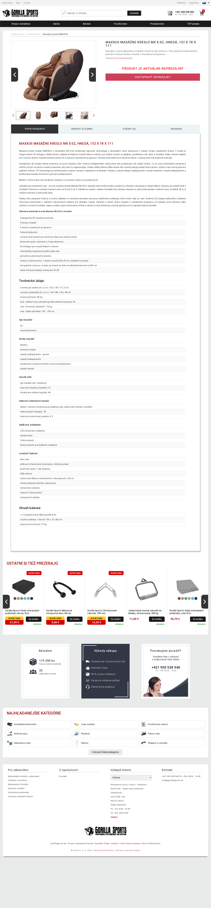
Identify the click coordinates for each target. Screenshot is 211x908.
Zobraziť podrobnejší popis (119, 58)
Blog (18, 3)
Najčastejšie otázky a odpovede (23, 776)
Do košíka (33, 619)
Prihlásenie (181, 3)
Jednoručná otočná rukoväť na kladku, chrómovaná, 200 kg (144, 612)
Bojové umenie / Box (136, 843)
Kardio (90, 843)
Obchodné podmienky (18, 792)
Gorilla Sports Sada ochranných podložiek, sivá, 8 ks (186, 612)
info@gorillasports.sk (172, 780)
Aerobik (99, 843)
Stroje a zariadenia (77, 843)
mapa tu (114, 817)
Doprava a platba (16, 788)
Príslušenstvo (33, 34)
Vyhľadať (134, 13)
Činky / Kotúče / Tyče (114, 843)
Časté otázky (7, 3)
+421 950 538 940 (166, 667)
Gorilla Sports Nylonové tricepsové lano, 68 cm (59, 612)
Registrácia (194, 3)
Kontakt (27, 3)
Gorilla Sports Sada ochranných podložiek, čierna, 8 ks (22, 612)
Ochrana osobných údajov (20, 796)
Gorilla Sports (18, 34)
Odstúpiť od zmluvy (17, 780)
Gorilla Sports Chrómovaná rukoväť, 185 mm (102, 612)
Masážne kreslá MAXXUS (55, 34)
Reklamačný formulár (18, 784)
